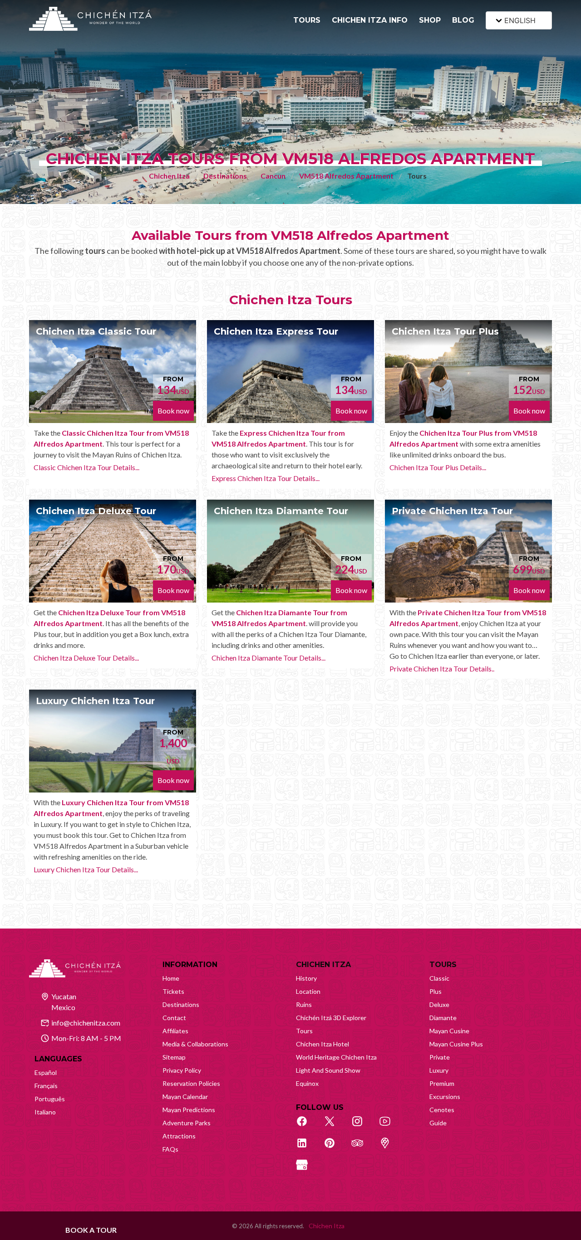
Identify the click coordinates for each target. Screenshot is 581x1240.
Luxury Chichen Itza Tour (95, 700)
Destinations (225, 175)
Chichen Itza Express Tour (276, 331)
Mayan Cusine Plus (456, 1044)
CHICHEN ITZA (323, 964)
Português (49, 1099)
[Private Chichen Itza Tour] (468, 551)
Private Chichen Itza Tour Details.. (441, 668)
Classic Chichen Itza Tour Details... (86, 467)
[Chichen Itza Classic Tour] (112, 371)
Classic (439, 978)
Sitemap (174, 1057)
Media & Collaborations (195, 1044)
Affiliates (175, 1031)
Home (170, 978)
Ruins (304, 1004)
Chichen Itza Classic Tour (96, 331)
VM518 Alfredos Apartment (346, 175)
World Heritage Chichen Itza (336, 1057)
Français (46, 1085)
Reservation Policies (191, 1083)
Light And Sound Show (328, 1070)
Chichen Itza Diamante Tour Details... (268, 657)
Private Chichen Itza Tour (452, 511)
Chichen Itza (169, 175)
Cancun (273, 175)
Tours (304, 1031)
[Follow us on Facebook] (307, 1126)
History (306, 978)
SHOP (430, 20)
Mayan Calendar (185, 1096)
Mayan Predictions (188, 1110)
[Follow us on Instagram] (362, 1126)
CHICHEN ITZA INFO (370, 20)
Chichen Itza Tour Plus (445, 331)
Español (45, 1072)
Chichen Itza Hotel (322, 1044)
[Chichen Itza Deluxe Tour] (112, 551)
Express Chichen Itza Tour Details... (266, 478)
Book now (173, 410)
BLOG (463, 20)
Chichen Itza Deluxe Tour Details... (86, 657)
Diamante (443, 1017)
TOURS (306, 20)
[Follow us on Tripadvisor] (362, 1148)
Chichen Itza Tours (290, 299)
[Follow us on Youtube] (390, 1126)
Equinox (307, 1083)
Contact (174, 1017)
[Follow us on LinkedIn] (307, 1148)
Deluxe (439, 1004)
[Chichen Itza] (90, 19)
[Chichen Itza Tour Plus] (468, 371)
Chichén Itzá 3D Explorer (331, 1017)
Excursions (444, 1096)
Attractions (179, 1136)
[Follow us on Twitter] (334, 1126)
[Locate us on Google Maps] (390, 1148)
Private (439, 1057)
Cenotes (441, 1110)
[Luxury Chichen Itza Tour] (112, 741)
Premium (441, 1083)
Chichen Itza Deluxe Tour (96, 511)
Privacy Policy (181, 1070)
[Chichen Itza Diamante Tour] (290, 551)
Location (308, 991)
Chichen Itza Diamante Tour (281, 511)
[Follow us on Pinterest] (334, 1148)
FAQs (170, 1149)
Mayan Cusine (449, 1031)
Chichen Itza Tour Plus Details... (437, 467)
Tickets (173, 991)
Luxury (438, 1070)
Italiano (45, 1112)
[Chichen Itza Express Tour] (290, 371)
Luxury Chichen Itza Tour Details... (86, 869)
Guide (438, 1123)
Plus (435, 991)
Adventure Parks (186, 1123)
